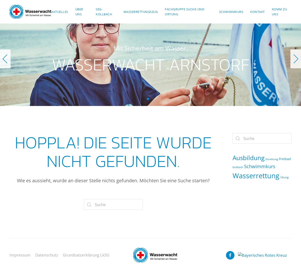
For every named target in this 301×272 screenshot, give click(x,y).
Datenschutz (46, 255)
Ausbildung (249, 158)
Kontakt (257, 12)
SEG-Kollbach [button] (104, 11)
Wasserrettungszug (140, 12)
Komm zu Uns (279, 11)
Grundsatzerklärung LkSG (86, 255)
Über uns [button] (79, 11)
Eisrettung (271, 159)
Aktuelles (59, 12)
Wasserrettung (256, 175)
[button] (5, 58)
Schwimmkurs (231, 12)
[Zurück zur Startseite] (30, 12)
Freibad (285, 159)
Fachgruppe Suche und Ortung (184, 11)
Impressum (20, 255)
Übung (284, 177)
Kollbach (238, 167)
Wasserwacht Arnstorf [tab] (148, 99)
